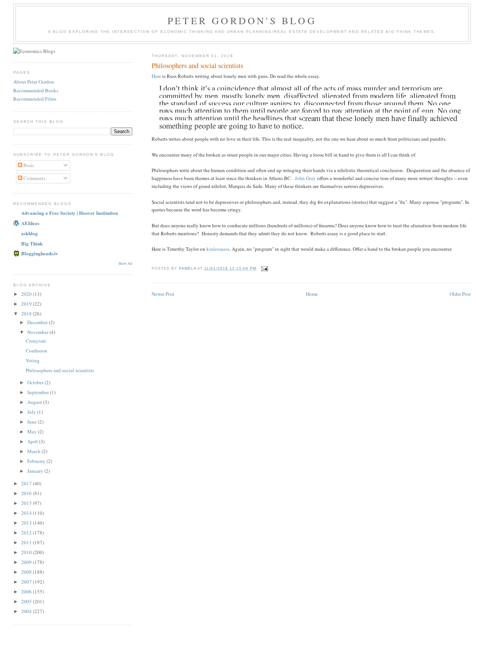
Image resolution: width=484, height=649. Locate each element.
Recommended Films (34, 98)
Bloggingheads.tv (39, 253)
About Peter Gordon (33, 81)
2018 (27, 313)
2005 (27, 601)
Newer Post (163, 293)
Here (156, 76)
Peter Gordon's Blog (242, 20)
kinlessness (218, 248)
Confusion (36, 350)
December (38, 322)
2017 (27, 483)
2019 (27, 303)
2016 (27, 493)
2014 (27, 512)
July (32, 411)
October (36, 382)
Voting (33, 360)
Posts (28, 165)
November (38, 332)
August (35, 402)
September (38, 392)
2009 (27, 562)
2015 (27, 503)
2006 (27, 591)
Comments (33, 178)
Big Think (32, 243)
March (34, 451)
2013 (27, 522)
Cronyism (36, 340)
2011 (27, 542)
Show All (125, 263)
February (37, 461)
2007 (27, 581)
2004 (27, 611)
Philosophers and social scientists (60, 370)
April (33, 441)
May (32, 431)
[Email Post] (264, 268)
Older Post (460, 293)
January (35, 470)
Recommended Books (35, 90)
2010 (27, 552)
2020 (27, 293)
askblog (29, 233)
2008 (27, 571)
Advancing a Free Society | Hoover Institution (69, 212)
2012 (27, 532)
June (32, 421)
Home (312, 293)
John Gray (305, 178)
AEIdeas (30, 223)
